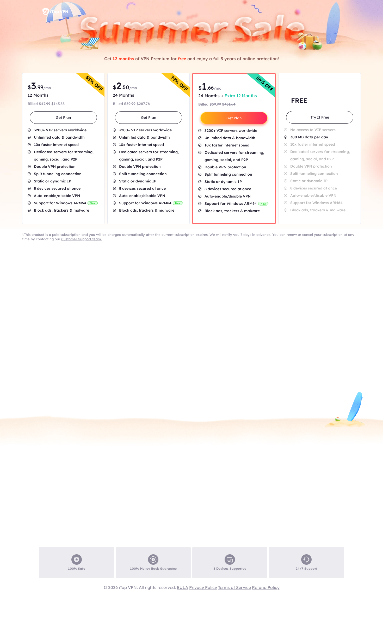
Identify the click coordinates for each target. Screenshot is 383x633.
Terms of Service (234, 587)
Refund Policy (266, 587)
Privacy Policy (203, 587)
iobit (55, 12)
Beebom (320, 579)
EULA (182, 587)
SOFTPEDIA (164, 579)
